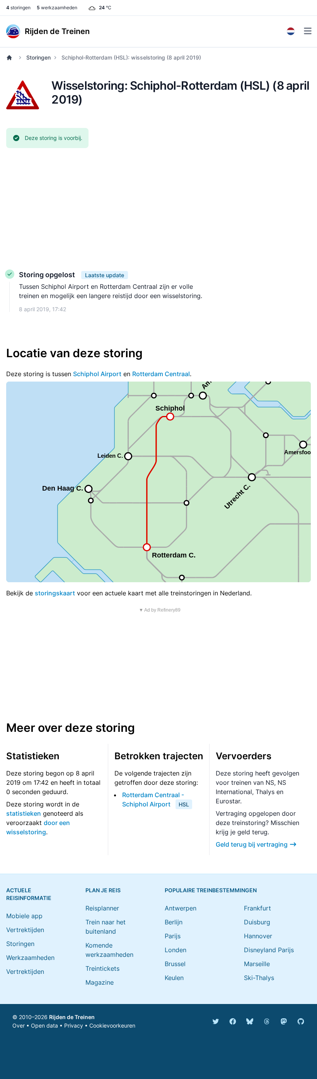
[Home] (10, 58)
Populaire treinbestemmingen (211, 890)
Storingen (38, 57)
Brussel (175, 964)
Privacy (73, 1025)
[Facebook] (233, 1021)
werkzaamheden (57, 7)
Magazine (99, 982)
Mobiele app (24, 916)
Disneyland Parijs (269, 950)
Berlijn (173, 922)
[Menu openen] (308, 31)
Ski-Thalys (259, 978)
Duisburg (257, 922)
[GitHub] (301, 1021)
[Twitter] (216, 1021)
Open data (44, 1025)
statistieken (23, 813)
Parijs (173, 936)
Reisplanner (102, 908)
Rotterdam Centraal (161, 374)
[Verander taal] (291, 31)
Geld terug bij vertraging (252, 844)
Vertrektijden (25, 930)
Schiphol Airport (97, 374)
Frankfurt (257, 908)
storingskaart (55, 593)
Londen (175, 950)
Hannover (258, 936)
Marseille (257, 964)
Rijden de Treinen (72, 1017)
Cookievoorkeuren (112, 1025)
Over (18, 1025)
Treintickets (102, 968)
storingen (18, 7)
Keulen (174, 978)
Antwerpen (180, 908)
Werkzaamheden (30, 957)
